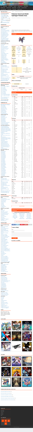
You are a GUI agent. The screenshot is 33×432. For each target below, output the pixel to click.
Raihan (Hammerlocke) (4, 113)
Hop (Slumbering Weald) (4, 126)
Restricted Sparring (3, 62)
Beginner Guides (3, 7)
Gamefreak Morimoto (4, 148)
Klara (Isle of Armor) (4, 65)
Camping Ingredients (4, 300)
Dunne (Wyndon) (3, 156)
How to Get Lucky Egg (4, 256)
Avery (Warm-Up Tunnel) (4, 69)
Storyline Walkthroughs (4, 100)
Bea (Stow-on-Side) (3, 108)
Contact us (2, 412)
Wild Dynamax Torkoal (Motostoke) (6, 130)
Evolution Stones (24, 7)
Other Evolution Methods (4, 241)
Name (12, 229)
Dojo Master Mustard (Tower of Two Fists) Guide (7, 399)
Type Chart (2, 207)
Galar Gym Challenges (4, 234)
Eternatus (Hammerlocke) (4, 123)
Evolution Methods (3, 9)
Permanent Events (3, 200)
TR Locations (14, 9)
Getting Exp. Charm (3, 56)
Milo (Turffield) (3, 105)
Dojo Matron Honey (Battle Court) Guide (6, 394)
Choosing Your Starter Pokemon (5, 199)
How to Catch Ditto (3, 247)
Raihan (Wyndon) (3, 121)
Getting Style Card (3, 57)
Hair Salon (2, 204)
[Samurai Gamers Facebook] (3, 421)
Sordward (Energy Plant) (4, 141)
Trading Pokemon (3, 206)
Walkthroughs (26, 6)
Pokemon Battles (20, 6)
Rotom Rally (3, 254)
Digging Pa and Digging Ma (4, 59)
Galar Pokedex (3, 276)
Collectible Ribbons (3, 285)
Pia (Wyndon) (3, 168)
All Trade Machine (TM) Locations (5, 280)
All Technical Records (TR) (4, 281)
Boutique (2, 203)
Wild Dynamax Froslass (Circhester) (6, 138)
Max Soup (2, 45)
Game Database (14, 7)
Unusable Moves (3, 283)
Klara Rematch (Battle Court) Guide (5, 393)
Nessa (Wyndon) (3, 166)
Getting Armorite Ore (4, 269)
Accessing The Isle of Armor (5, 48)
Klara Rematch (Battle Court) (5, 78)
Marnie (2, 147)
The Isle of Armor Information (5, 30)
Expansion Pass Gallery (4, 20)
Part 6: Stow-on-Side (4, 90)
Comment (13, 231)
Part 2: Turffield (3, 87)
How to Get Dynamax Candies (5, 236)
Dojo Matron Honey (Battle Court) (5, 77)
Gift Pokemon (3, 52)
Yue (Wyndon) (3, 175)
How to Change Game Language (5, 261)
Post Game (18, 7)
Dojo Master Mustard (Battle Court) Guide (6, 396)
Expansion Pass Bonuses (4, 214)
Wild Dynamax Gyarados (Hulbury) (5, 129)
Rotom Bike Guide (3, 253)
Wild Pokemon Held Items (4, 303)
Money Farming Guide (4, 239)
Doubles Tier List (19, 9)
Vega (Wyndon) (3, 173)
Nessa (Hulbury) (3, 106)
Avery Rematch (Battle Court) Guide (5, 391)
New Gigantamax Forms (4, 33)
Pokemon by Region (4, 277)
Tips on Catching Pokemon (4, 228)
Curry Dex (2, 301)
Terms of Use (2, 411)
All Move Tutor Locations (4, 293)
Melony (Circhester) (3, 111)
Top (1, 6)
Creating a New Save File (4, 260)
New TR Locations (3, 50)
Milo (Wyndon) (3, 165)
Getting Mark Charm (4, 55)
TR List (15, 218)
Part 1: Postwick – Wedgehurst (5, 86)
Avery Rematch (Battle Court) (5, 79)
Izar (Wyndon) (3, 160)
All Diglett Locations (22, 213)
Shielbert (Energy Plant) (4, 142)
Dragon (19, 50)
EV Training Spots (3, 286)
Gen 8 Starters (10, 6)
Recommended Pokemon (4, 226)
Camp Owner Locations (4, 295)
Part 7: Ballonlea (3, 91)
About (1, 415)
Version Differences (3, 198)
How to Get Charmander (4, 248)
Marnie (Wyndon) (3, 115)
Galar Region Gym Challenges (5, 104)
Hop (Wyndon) (3, 116)
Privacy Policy (2, 410)
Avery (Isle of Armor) (4, 66)
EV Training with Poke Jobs (4, 245)
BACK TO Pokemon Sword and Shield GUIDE (22, 221)
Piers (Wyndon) (3, 169)
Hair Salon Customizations (4, 290)
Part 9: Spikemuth (3, 93)
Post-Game (21, 217)
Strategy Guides (8, 7)
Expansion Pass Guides (4, 80)
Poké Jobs (2, 202)
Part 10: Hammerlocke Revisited (5, 94)
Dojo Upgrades (3, 61)
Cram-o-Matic (3, 44)
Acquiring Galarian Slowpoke (5, 34)
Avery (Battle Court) (4, 71)
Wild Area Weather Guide (4, 230)
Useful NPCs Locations (4, 292)
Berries (2, 299)
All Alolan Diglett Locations (4, 53)
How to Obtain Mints (4, 243)
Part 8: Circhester (3, 92)
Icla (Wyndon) (3, 159)
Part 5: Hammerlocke (4, 89)
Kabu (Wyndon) (3, 161)
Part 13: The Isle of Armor (4, 98)
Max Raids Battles (3, 229)
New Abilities (3, 205)
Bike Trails (2, 60)
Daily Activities (3, 227)
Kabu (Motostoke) (3, 107)
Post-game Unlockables (4, 235)
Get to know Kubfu (3, 37)
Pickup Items (3, 304)
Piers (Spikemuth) (3, 112)
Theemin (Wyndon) (3, 172)
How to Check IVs (3, 244)
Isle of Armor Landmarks (4, 46)
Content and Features (4, 28)
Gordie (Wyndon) (3, 157)
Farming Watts (3, 238)
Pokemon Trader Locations (5, 294)
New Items (2, 51)
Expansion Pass (5, 6)
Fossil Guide (3, 252)
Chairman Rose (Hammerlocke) (5, 122)
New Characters (3, 29)
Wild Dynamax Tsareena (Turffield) (5, 128)
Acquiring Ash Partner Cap (4, 35)
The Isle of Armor (3, 41)
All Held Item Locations (4, 302)
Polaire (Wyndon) (3, 170)
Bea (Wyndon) (3, 119)
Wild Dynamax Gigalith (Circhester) (5, 137)
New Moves (3, 215)
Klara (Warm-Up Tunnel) (4, 68)
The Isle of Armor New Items (5, 306)
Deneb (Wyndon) (3, 155)
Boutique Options (3, 289)
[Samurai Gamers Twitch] (6, 423)
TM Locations (9, 9)
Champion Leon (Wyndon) (4, 124)
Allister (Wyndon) (3, 120)
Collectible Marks (3, 284)
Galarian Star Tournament (4, 39)
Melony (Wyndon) (3, 164)
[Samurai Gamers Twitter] (6, 421)
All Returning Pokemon (4, 47)
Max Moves (2, 282)
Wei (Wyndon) (3, 174)
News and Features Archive (5, 22)
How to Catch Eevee (4, 246)
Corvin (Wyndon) (3, 154)
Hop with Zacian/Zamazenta (5, 146)
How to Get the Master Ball (5, 242)
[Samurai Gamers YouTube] (8, 421)
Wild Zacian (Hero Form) (4, 143)
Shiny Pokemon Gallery (4, 278)
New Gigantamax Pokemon (5, 18)
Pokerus (2, 255)
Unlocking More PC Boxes (4, 259)
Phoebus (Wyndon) (3, 167)
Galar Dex (15, 6)
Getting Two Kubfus (4, 54)
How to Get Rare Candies (4, 237)
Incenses (2, 298)
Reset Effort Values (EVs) (4, 271)
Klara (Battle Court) (3, 70)
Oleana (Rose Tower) (4, 117)
